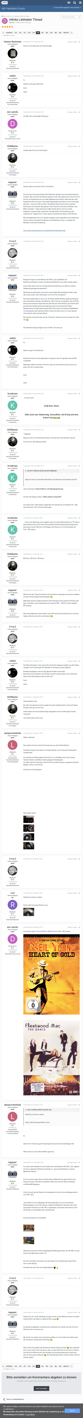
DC (13, 22)
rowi (12, 893)
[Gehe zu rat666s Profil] (12, 88)
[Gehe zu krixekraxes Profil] (12, 405)
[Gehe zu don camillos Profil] (12, 124)
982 (47, 32)
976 (20, 32)
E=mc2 (12, 241)
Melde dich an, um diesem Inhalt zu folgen (16, 16)
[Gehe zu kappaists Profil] (12, 194)
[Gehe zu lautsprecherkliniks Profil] (12, 745)
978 (29, 32)
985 (60, 32)
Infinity (28, 22)
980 (38, 32)
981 (42, 32)
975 (16, 32)
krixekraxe (13, 393)
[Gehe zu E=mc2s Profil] (12, 253)
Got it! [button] (72, 1411)
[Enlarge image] (27, 320)
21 (79, 17)
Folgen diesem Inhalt (68, 17)
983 (51, 32)
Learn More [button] (30, 1415)
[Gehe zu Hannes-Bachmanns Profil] (12, 53)
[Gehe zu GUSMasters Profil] (12, 158)
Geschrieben (33, 42)
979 (33, 32)
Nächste (66, 32)
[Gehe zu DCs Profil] (5, 21)
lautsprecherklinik (12, 733)
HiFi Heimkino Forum (13, 8)
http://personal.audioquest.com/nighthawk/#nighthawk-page (44, 230)
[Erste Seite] (3, 32)
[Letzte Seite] (71, 32)
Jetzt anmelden (41, 1388)
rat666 (13, 76)
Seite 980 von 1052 (8, 35)
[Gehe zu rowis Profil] (12, 905)
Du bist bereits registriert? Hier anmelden (67, 7)
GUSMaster (12, 146)
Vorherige (9, 32)
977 (25, 32)
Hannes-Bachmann (12, 41)
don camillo (12, 112)
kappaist (13, 182)
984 (56, 32)
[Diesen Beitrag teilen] (79, 42)
